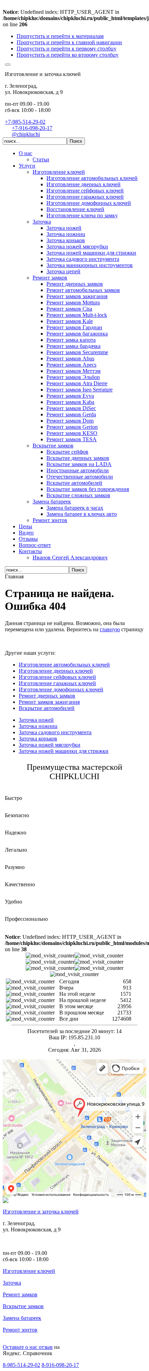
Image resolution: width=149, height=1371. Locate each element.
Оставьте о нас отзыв (28, 1347)
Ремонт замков (20, 1294)
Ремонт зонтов (20, 1330)
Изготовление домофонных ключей (61, 689)
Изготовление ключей (29, 1271)
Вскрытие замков (23, 1306)
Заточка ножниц (38, 726)
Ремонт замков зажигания (49, 702)
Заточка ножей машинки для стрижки (63, 751)
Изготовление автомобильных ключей (64, 665)
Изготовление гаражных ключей (57, 683)
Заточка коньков (38, 738)
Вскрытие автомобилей (46, 708)
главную (110, 629)
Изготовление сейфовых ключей (57, 677)
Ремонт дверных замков (47, 696)
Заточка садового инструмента (55, 732)
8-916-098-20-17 (60, 1365)
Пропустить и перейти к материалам (60, 36)
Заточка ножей (36, 720)
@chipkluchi (26, 134)
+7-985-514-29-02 (25, 122)
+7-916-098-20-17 (32, 128)
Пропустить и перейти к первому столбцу (66, 48)
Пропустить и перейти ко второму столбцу (68, 55)
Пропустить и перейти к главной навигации (69, 42)
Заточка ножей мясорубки (49, 745)
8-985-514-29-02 (21, 1365)
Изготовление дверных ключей (56, 671)
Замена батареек (22, 1318)
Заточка (12, 1283)
